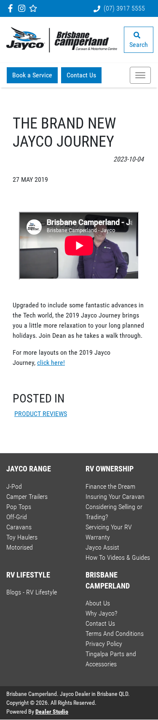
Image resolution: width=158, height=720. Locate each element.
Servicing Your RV (109, 527)
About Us (98, 603)
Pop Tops (18, 507)
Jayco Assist (102, 547)
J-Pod (14, 486)
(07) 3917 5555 (124, 8)
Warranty (98, 537)
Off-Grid (16, 517)
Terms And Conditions (115, 634)
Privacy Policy (104, 644)
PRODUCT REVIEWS (40, 414)
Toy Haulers (21, 537)
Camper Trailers (27, 497)
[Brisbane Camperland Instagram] (23, 8)
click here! (51, 363)
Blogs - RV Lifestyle (31, 592)
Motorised (19, 547)
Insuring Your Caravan (115, 497)
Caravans (19, 527)
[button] (140, 75)
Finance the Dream (110, 486)
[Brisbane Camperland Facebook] (12, 8)
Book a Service (32, 75)
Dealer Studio (51, 711)
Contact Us (81, 75)
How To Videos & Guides (118, 557)
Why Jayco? (101, 613)
